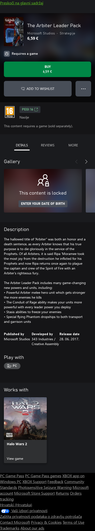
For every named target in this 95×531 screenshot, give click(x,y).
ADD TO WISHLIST (40, 88)
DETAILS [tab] (22, 145)
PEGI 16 (27, 109)
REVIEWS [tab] (47, 145)
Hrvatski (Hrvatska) (16, 504)
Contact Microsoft (15, 522)
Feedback (55, 481)
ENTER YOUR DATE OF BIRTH (43, 204)
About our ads (32, 528)
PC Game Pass (12, 475)
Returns (62, 493)
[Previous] (76, 161)
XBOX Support (34, 481)
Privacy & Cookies (46, 522)
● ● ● (83, 88)
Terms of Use (73, 522)
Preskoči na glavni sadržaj (21, 2)
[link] (25, 430)
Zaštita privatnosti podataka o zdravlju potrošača (41, 516)
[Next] (86, 161)
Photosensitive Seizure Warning (45, 487)
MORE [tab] (73, 145)
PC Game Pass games (43, 475)
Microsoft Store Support (34, 493)
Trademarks (9, 528)
